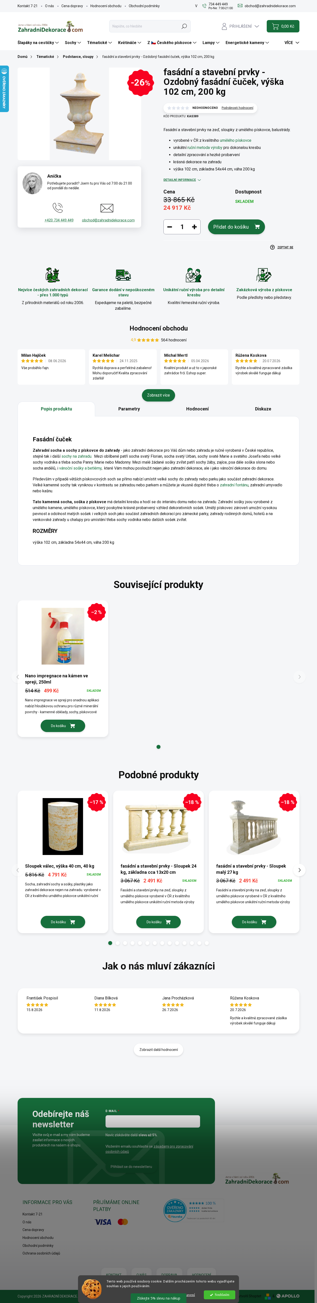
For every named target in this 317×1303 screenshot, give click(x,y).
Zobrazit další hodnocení (158, 1050)
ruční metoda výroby (204, 147)
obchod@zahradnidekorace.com (108, 220)
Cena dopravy (72, 6)
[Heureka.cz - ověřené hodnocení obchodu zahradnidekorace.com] (193, 1210)
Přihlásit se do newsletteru (131, 1167)
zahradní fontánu (234, 485)
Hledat (184, 26)
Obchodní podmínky (144, 6)
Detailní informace (179, 180)
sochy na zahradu (76, 456)
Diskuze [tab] (263, 408)
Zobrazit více (158, 395)
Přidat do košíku (231, 227)
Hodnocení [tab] (197, 408)
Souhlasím (222, 1295)
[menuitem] (39, 42)
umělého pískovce (235, 140)
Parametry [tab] (129, 408)
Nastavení (187, 1295)
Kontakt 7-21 (28, 6)
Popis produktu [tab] (56, 408)
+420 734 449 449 (59, 220)
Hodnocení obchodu (105, 6)
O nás (49, 6)
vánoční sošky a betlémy (80, 468)
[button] (158, 747)
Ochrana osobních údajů (41, 1253)
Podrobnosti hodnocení (237, 108)
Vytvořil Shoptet (248, 1296)
